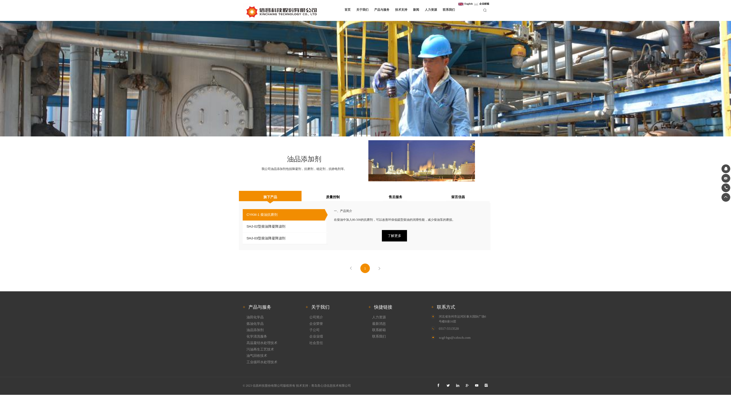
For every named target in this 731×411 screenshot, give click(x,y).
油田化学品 (255, 317)
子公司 (314, 330)
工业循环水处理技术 (262, 362)
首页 (348, 9)
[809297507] (725, 168)
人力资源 (431, 9)
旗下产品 (270, 197)
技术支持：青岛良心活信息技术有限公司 (323, 385)
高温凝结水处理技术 (262, 343)
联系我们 (449, 9)
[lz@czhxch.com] (725, 178)
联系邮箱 (379, 330)
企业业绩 (316, 336)
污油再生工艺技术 (260, 349)
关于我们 (362, 9)
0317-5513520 (449, 329)
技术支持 (401, 9)
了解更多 (394, 236)
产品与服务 (381, 9)
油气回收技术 (257, 356)
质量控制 (333, 197)
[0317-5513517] (725, 187)
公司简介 (316, 317)
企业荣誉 (316, 324)
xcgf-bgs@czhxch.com (455, 337)
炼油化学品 (255, 324)
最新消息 (379, 324)
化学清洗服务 (257, 336)
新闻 (416, 9)
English (468, 3)
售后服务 (395, 197)
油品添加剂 (255, 330)
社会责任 (316, 343)
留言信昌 (458, 197)
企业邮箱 (483, 3)
